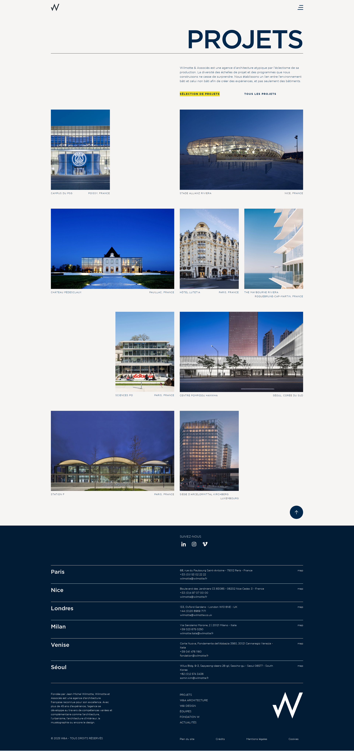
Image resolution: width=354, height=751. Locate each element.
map (300, 570)
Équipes (185, 711)
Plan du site (187, 739)
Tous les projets (260, 93)
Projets (186, 694)
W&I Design (188, 705)
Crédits (220, 739)
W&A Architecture (194, 700)
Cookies (294, 739)
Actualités (188, 722)
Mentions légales (256, 739)
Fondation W (189, 716)
